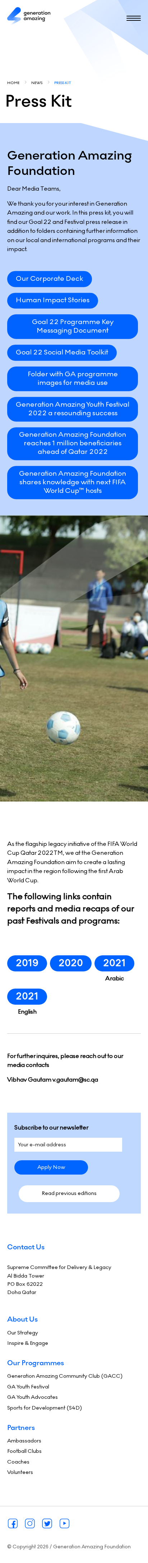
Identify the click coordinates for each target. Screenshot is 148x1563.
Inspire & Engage (27, 1343)
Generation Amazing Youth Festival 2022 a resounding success (72, 408)
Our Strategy (22, 1332)
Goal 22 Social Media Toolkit (62, 352)
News (36, 82)
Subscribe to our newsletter (51, 1127)
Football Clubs (24, 1451)
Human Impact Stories (52, 300)
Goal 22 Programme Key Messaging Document (73, 326)
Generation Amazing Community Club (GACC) (65, 1376)
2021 (114, 963)
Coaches (18, 1462)
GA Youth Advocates (32, 1397)
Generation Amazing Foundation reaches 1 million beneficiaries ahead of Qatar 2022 (72, 443)
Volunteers (20, 1472)
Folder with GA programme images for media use (73, 378)
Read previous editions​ (69, 1193)
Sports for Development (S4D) (44, 1408)
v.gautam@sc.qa (75, 1079)
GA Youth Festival (28, 1386)
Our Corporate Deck (49, 278)
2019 (27, 963)
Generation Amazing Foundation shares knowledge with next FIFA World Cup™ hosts (72, 482)
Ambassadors (24, 1440)
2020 (71, 963)
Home (13, 82)
